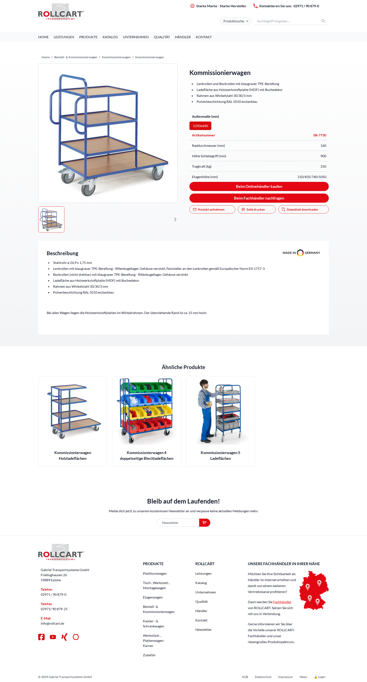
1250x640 (200, 126)
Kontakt (204, 37)
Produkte (88, 37)
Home (43, 37)
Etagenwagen (153, 597)
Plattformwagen (155, 573)
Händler (183, 37)
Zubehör (149, 655)
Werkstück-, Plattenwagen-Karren (154, 640)
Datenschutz (263, 677)
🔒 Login (319, 677)
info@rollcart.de (52, 623)
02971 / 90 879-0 (306, 6)
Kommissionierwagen (116, 57)
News (303, 677)
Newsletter (203, 629)
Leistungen (64, 37)
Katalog (110, 37)
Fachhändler (282, 602)
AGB (245, 677)
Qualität (162, 37)
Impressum (285, 677)
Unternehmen (136, 37)
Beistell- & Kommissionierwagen (75, 57)
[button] (40, 219)
